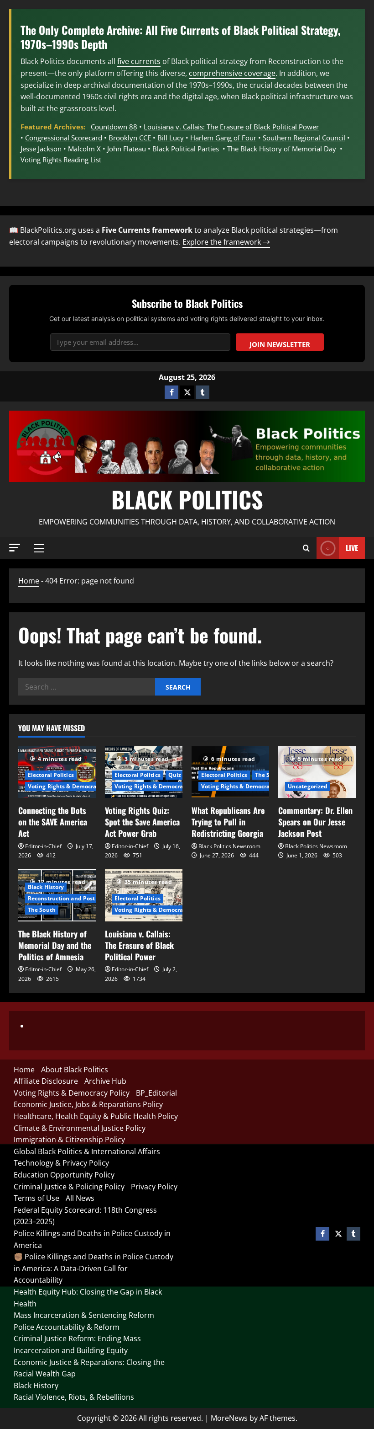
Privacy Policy (154, 1187)
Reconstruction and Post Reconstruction (83, 898)
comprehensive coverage (232, 73)
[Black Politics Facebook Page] (171, 392)
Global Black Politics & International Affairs (87, 1151)
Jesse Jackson (41, 148)
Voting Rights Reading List (61, 159)
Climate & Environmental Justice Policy (79, 1128)
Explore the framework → (226, 242)
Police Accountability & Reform (66, 1327)
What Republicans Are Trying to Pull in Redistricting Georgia (228, 821)
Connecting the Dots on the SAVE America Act (52, 821)
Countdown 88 (114, 126)
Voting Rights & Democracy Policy (74, 786)
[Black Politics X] (187, 392)
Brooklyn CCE (130, 137)
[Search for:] (86, 687)
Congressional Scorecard (63, 137)
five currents (139, 61)
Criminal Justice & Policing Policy (69, 1187)
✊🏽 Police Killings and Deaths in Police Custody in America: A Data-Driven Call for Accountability (93, 1268)
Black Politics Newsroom (229, 846)
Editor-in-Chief (43, 846)
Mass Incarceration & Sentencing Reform (84, 1315)
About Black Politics (74, 1070)
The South (269, 775)
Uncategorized (307, 786)
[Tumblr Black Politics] (202, 392)
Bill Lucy (170, 137)
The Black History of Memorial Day (281, 148)
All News (80, 1198)
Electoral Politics (51, 775)
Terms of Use (36, 1198)
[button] (14, 547)
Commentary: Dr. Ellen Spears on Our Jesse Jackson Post (315, 821)
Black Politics (187, 499)
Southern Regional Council (304, 137)
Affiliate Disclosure (46, 1081)
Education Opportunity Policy (64, 1175)
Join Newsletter (279, 344)
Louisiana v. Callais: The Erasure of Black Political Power (231, 126)
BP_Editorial (156, 1093)
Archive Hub (105, 1081)
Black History (46, 887)
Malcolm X (84, 148)
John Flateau (126, 148)
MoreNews (229, 1418)
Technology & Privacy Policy (61, 1163)
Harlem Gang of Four (223, 137)
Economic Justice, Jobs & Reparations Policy (88, 1104)
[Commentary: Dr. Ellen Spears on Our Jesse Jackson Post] (317, 772)
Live (352, 547)
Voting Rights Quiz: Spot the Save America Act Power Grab (142, 821)
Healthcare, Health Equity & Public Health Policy (96, 1116)
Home (28, 581)
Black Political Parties (185, 148)
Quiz (174, 775)
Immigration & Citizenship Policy (69, 1140)
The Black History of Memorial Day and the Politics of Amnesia (54, 945)
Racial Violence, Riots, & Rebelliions (74, 1397)
